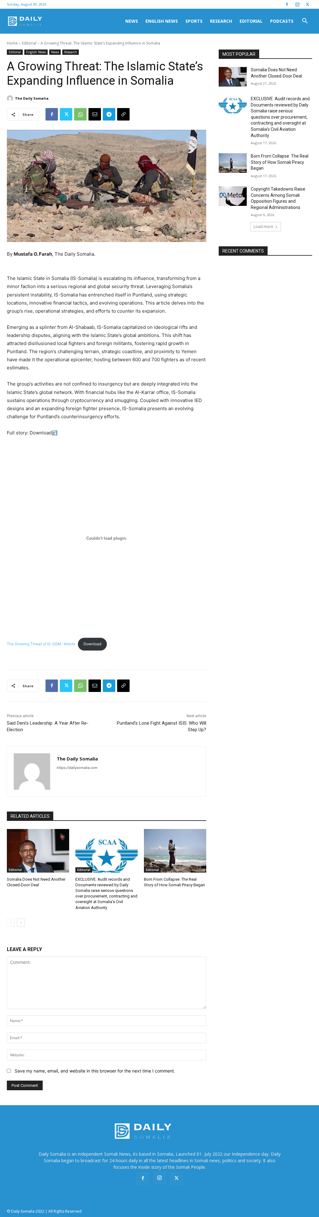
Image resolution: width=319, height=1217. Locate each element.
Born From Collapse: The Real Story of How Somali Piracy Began (279, 162)
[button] (304, 22)
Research (221, 21)
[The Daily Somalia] (11, 98)
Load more (263, 226)
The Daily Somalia (32, 98)
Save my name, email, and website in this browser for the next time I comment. (95, 1070)
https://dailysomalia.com (77, 767)
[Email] (94, 114)
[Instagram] (297, 4)
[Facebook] (287, 4)
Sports (193, 21)
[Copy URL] (123, 114)
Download (92, 644)
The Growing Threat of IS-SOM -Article (41, 644)
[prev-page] (11, 923)
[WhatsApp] (80, 114)
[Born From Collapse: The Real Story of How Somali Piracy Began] (175, 851)
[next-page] (21, 923)
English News (161, 21)
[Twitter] (307, 4)
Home (12, 43)
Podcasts (281, 21)
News (131, 21)
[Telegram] (109, 114)
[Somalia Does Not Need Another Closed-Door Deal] (38, 851)
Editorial (251, 21)
